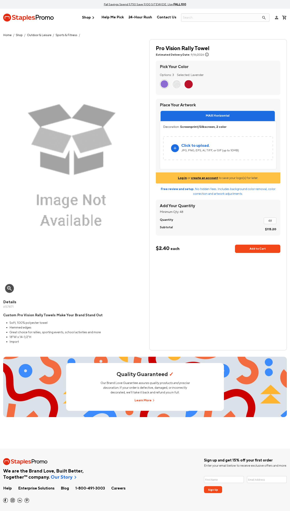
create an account (204, 178)
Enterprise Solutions (36, 488)
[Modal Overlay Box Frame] (245, 482)
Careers (118, 488)
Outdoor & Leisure (39, 35)
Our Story (61, 477)
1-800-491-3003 (90, 488)
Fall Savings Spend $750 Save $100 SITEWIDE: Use (145, 4)
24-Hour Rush (140, 17)
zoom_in (9, 288)
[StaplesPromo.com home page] (28, 18)
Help (7, 488)
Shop (89, 17)
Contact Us (166, 17)
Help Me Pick (112, 17)
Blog (65, 488)
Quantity (166, 220)
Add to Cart (258, 248)
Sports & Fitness (66, 35)
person (276, 17)
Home (7, 35)
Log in (182, 178)
